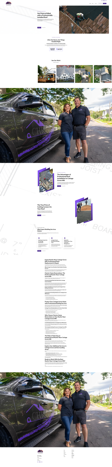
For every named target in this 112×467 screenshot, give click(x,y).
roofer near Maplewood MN (47, 357)
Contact (64, 456)
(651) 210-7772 (38, 460)
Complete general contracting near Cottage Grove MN (51, 355)
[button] (93, 3)
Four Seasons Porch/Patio (73, 455)
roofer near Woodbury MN (58, 356)
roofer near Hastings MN (63, 356)
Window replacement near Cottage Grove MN (50, 353)
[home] (8, 3)
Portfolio (90, 3)
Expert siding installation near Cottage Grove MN (51, 354)
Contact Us (105, 3)
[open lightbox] (47, 74)
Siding (72, 452)
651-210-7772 (100, 3)
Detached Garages (72, 453)
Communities (65, 454)
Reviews (64, 453)
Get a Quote (39, 27)
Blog (64, 455)
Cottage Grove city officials (54, 324)
